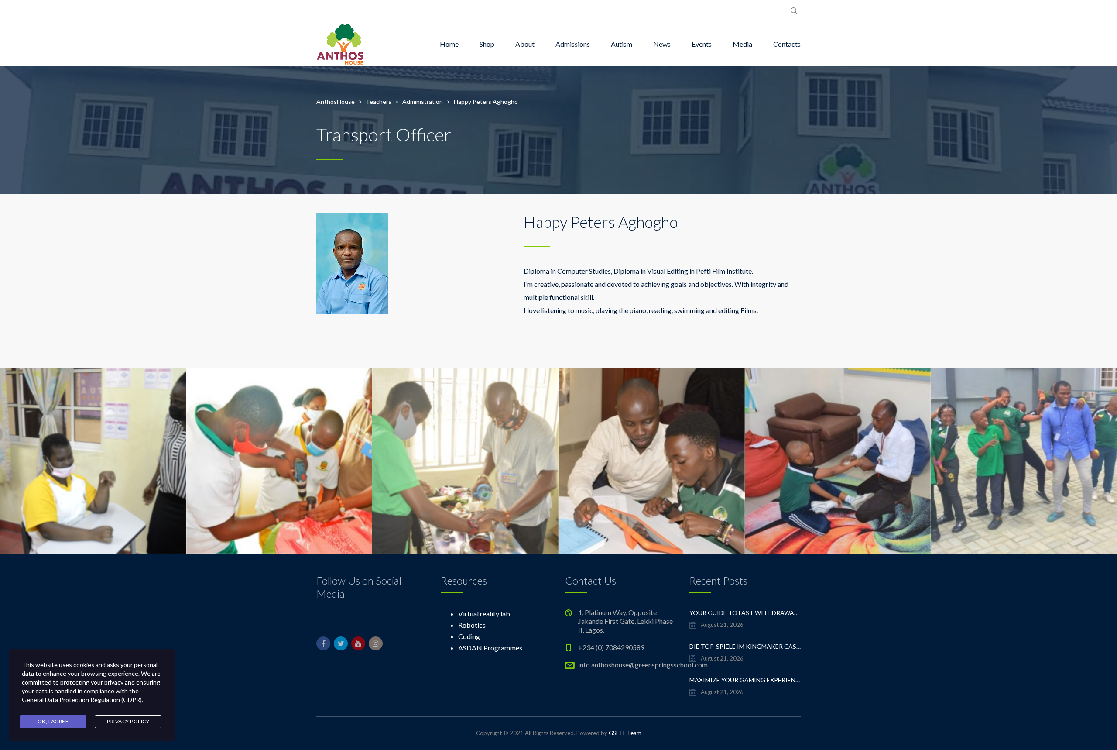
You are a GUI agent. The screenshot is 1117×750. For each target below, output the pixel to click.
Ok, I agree (53, 721)
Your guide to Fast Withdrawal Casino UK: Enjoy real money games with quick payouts (745, 612)
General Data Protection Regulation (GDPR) (82, 699)
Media (742, 44)
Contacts (787, 44)
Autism (621, 44)
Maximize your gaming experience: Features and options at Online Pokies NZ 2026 (745, 680)
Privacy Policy (128, 721)
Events (702, 44)
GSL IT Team (625, 732)
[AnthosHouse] (339, 44)
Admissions (572, 44)
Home (449, 44)
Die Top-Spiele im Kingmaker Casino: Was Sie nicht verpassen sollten (745, 646)
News (662, 44)
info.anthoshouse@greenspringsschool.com (643, 665)
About (525, 44)
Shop (487, 44)
